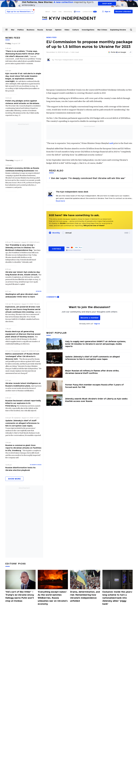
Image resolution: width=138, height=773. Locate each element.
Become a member (89, 318)
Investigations (88, 30)
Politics (20, 30)
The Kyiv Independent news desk (69, 60)
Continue (56, 249)
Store (78, 11)
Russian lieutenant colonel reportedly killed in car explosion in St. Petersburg (23, 403)
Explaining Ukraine (118, 30)
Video (66, 30)
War (12, 30)
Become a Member (123, 11)
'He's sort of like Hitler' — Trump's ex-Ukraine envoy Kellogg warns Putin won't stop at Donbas (19, 596)
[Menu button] (6, 29)
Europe (49, 30)
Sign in (97, 324)
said (111, 143)
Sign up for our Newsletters (20, 11)
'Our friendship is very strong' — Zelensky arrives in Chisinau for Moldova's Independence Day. (20, 247)
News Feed (51, 37)
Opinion (58, 30)
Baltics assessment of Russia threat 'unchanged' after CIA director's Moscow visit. (22, 356)
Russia (40, 30)
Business (30, 30)
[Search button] (131, 29)
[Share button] (130, 52)
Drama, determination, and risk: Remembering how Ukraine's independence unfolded (85, 596)
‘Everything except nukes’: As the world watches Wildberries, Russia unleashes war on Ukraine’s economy (53, 598)
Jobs (60, 11)
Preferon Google (118, 52)
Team (54, 11)
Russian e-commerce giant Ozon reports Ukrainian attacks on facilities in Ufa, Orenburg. (23, 447)
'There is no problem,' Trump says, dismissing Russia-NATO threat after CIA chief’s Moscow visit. (22, 53)
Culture (75, 30)
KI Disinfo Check (35, 464)
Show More (14, 479)
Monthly (56, 233)
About (47, 11)
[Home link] (69, 18)
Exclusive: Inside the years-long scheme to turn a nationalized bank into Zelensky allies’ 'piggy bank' (117, 598)
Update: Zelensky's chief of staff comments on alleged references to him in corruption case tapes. (22, 423)
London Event (88, 11)
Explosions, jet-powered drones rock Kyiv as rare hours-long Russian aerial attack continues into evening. (22, 309)
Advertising (68, 11)
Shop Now (107, 3)
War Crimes (102, 30)
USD (126, 233)
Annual (68, 233)
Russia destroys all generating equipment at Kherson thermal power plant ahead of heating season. (23, 334)
